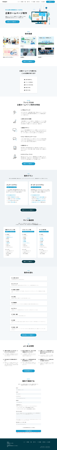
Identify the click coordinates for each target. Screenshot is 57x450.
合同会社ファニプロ (10, 443)
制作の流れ (38, 1)
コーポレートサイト (43, 446)
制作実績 (22, 1)
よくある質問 (43, 1)
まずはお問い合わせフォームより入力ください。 (17, 279)
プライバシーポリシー (47, 446)
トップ (19, 1)
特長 (25, 1)
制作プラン (28, 1)
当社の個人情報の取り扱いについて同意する (29, 427)
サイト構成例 (33, 1)
